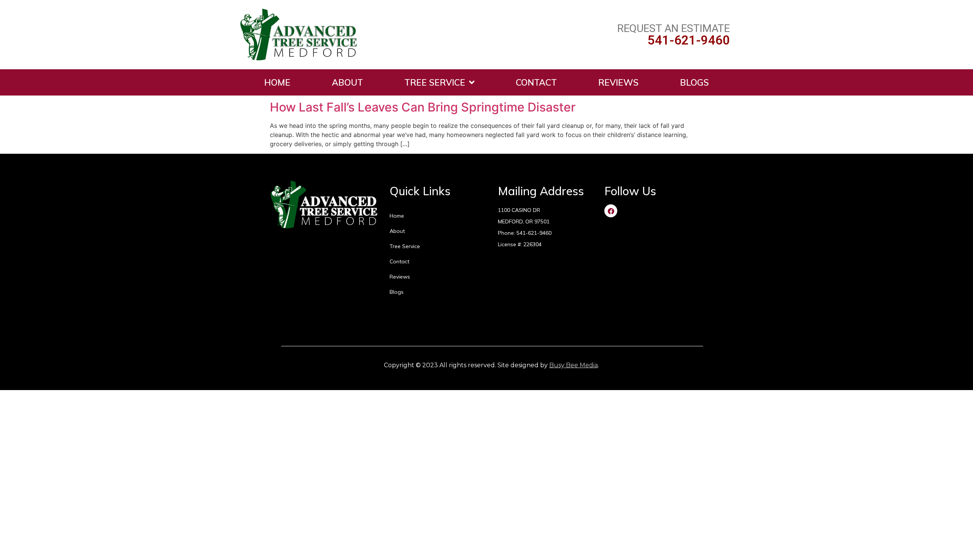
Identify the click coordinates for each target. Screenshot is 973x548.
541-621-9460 (689, 40)
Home (277, 82)
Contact (536, 82)
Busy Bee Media (573, 365)
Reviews (618, 82)
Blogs (694, 82)
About (347, 82)
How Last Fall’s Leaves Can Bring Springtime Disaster (422, 107)
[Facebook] (610, 210)
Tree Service (434, 82)
